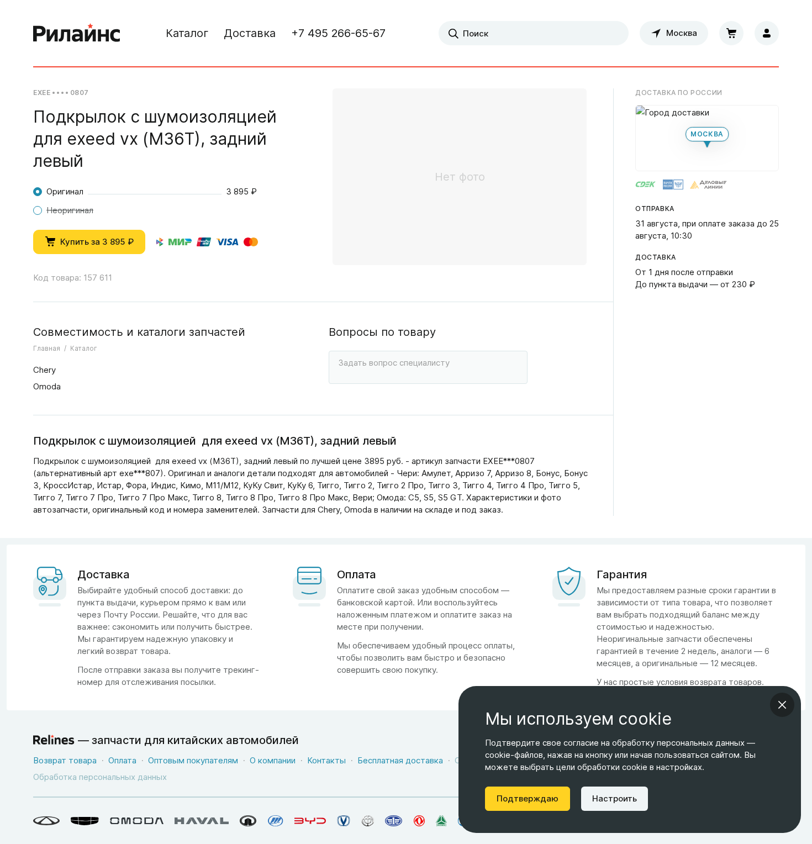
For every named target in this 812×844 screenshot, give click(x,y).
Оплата (122, 760)
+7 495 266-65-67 (338, 33)
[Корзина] (731, 33)
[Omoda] (137, 820)
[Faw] (394, 820)
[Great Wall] (248, 820)
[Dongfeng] (419, 820)
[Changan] (343, 820)
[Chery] (46, 820)
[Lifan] (275, 820)
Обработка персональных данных (100, 777)
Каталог (187, 33)
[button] (707, 138)
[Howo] (441, 820)
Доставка (250, 33)
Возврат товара (65, 760)
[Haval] (202, 820)
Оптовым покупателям (193, 760)
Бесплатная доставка (400, 760)
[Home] (76, 33)
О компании (273, 760)
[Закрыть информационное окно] (782, 705)
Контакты (326, 760)
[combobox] (534, 33)
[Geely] (85, 820)
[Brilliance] (367, 820)
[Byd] (310, 820)
